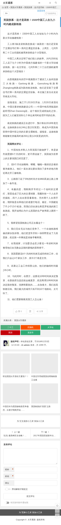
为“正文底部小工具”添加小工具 (30, 421)
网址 (7, 483)
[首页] (57, 505)
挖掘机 (30, 327)
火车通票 (8, 3)
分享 (41, 311)
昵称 (9, 469)
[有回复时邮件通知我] (7, 503)
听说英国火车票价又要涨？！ (16, 376)
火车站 (50, 327)
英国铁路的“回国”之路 (41, 406)
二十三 (10, 327)
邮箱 (9, 476)
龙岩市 (30, 332)
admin (27, 345)
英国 (10, 332)
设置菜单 (41, 11)
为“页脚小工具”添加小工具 (30, 512)
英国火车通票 (20, 320)
